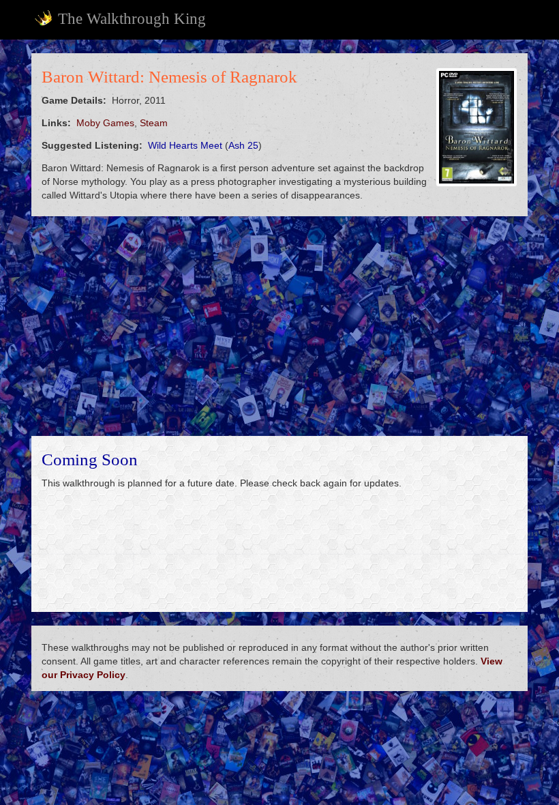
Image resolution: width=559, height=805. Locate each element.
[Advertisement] (279, 326)
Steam (154, 122)
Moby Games (105, 122)
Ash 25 (243, 145)
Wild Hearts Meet (185, 145)
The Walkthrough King (132, 18)
